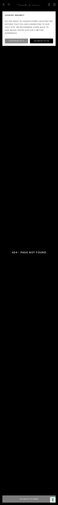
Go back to (41, 41)
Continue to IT (16, 41)
